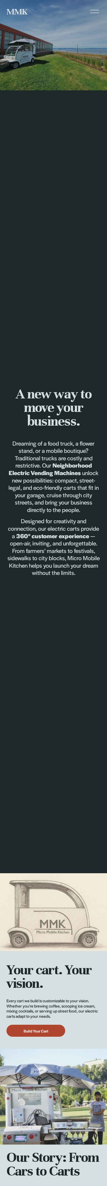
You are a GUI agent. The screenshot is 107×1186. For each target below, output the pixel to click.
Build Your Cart (36, 1030)
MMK (17, 11)
